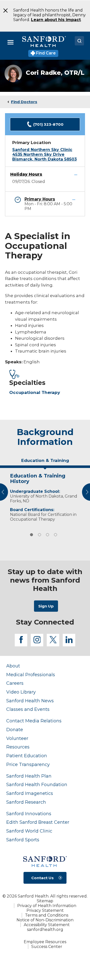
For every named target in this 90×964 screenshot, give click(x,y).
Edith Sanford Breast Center (37, 822)
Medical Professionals (30, 674)
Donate (14, 729)
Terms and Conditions (46, 915)
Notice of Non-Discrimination (45, 920)
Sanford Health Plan (29, 776)
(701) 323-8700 (48, 124)
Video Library (21, 692)
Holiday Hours (26, 174)
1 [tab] (31, 534)
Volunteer (17, 738)
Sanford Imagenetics (29, 793)
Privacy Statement (45, 910)
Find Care (45, 53)
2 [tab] (39, 534)
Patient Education (26, 756)
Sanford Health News (30, 701)
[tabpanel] (45, 496)
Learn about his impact (56, 19)
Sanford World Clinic (29, 831)
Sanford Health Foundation (36, 784)
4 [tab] (55, 534)
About (13, 666)
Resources (18, 747)
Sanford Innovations (28, 813)
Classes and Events (28, 709)
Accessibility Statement (47, 924)
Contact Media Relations (34, 721)
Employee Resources (45, 941)
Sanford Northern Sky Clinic (42, 149)
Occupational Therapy (34, 392)
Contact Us (42, 877)
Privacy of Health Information (46, 905)
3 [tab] (47, 534)
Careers (15, 683)
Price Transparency (28, 764)
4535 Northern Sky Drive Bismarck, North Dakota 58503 (44, 157)
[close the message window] (3, 10)
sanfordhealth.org (45, 929)
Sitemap (45, 901)
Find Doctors (24, 101)
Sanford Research (26, 802)
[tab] (45, 462)
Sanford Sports (22, 840)
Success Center (46, 946)
